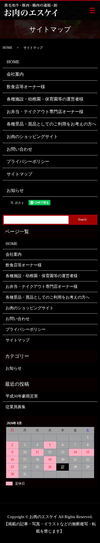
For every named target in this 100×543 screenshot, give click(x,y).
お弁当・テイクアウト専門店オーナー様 (45, 111)
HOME (7, 48)
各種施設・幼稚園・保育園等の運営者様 (45, 99)
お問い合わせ (19, 149)
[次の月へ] (87, 423)
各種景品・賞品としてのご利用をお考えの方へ (51, 124)
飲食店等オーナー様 (26, 86)
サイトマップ (19, 174)
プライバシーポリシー (28, 161)
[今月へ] (75, 423)
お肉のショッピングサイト (32, 136)
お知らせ (15, 190)
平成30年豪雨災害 (22, 396)
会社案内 (15, 74)
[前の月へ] (62, 423)
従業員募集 (16, 407)
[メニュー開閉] (92, 10)
